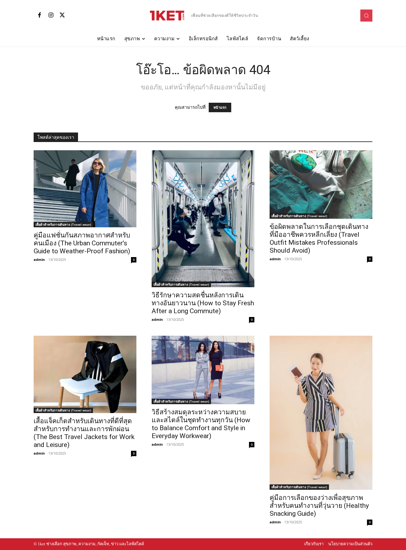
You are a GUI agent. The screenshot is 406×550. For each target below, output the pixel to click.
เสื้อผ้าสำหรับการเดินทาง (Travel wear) (63, 224)
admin (39, 259)
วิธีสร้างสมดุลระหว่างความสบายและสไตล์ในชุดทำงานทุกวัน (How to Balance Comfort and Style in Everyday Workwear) (201, 424)
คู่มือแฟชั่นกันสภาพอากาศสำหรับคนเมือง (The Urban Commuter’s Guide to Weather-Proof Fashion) (82, 243)
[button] (366, 16)
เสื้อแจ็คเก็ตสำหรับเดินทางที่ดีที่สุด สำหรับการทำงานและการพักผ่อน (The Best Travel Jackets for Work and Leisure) (84, 433)
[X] (62, 15)
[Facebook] (39, 15)
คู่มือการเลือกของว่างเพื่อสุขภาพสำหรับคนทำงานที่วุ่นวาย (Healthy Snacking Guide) (319, 505)
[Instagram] (50, 15)
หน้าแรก (219, 107)
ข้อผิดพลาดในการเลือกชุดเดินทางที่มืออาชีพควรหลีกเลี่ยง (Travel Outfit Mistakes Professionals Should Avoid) (319, 238)
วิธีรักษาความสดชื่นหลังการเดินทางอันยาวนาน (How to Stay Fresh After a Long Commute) (203, 303)
